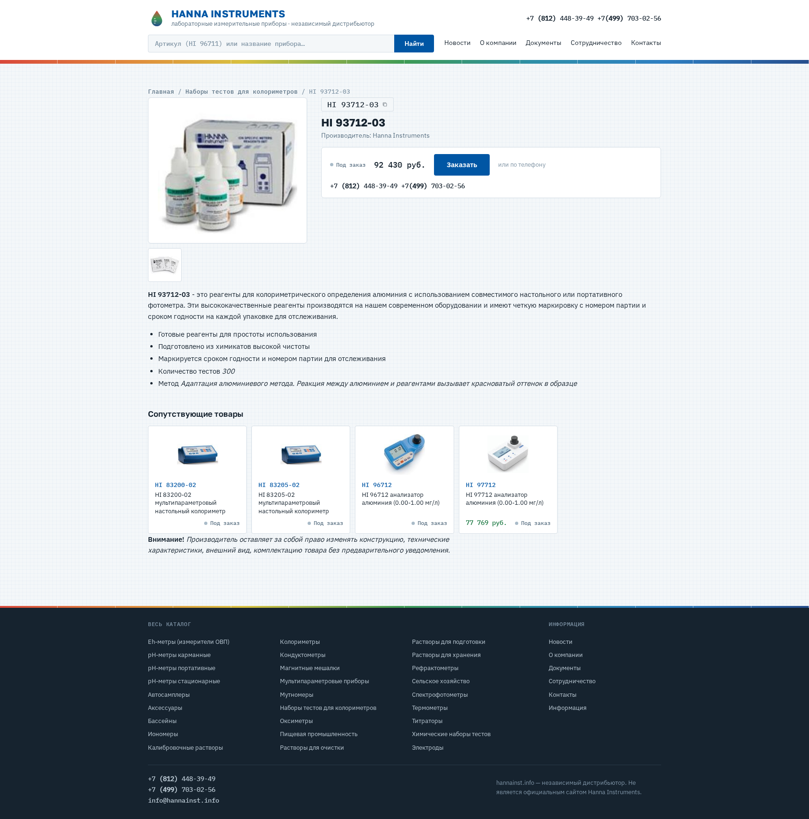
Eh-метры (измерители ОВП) (188, 642)
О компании (498, 42)
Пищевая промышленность (319, 734)
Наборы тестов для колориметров (241, 91)
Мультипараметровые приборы (324, 681)
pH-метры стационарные (184, 681)
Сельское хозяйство (441, 681)
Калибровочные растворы (185, 748)
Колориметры (300, 642)
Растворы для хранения (446, 655)
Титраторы (427, 721)
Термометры (430, 708)
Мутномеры (296, 695)
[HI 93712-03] (227, 170)
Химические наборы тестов (451, 734)
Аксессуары (165, 708)
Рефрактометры (435, 668)
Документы (543, 42)
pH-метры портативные (181, 668)
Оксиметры (296, 721)
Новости (457, 42)
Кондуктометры (302, 655)
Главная (161, 91)
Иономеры (163, 734)
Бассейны (162, 721)
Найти (414, 43)
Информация (568, 708)
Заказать (462, 164)
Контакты (646, 42)
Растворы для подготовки (448, 642)
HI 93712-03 (353, 104)
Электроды (427, 748)
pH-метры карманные (179, 655)
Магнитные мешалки (310, 668)
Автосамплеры (169, 695)
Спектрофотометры (440, 695)
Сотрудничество (596, 42)
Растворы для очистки (312, 748)
